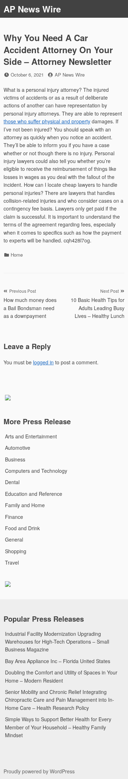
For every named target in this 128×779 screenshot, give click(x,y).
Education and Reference (33, 493)
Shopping (15, 551)
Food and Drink (22, 528)
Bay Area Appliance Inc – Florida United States (57, 661)
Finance (14, 516)
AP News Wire (32, 9)
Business (15, 459)
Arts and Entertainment (31, 436)
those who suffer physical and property (47, 121)
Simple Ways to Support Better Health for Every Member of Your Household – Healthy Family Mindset (58, 727)
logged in (43, 362)
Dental (12, 482)
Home (17, 254)
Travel (12, 562)
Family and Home (25, 505)
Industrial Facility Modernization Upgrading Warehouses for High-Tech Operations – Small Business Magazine (57, 641)
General (14, 539)
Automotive (17, 447)
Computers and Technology (36, 470)
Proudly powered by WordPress (39, 771)
